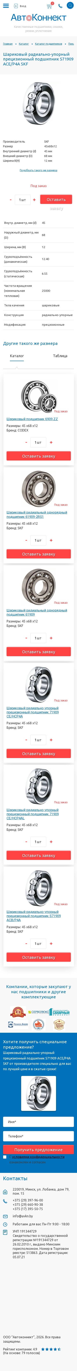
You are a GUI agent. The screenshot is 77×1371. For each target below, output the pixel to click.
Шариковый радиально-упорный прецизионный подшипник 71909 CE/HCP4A (33, 712)
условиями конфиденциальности (38, 1157)
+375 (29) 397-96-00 (28, 1200)
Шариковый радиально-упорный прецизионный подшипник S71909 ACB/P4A (34, 916)
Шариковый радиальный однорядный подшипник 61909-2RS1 (37, 514)
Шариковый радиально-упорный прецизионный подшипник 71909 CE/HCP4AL (33, 814)
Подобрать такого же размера (38, 170)
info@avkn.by (23, 1216)
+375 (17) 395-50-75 (28, 1209)
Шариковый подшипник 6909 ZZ (32, 419)
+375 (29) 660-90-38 (28, 1204)
